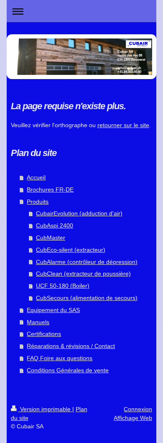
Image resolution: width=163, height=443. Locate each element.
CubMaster (50, 237)
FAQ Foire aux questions (59, 358)
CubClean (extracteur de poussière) (83, 273)
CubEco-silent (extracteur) (70, 249)
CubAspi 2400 (54, 225)
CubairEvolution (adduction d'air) (79, 213)
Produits (37, 201)
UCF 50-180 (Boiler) (62, 285)
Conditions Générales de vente (68, 370)
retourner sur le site (123, 125)
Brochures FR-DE (50, 189)
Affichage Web (133, 418)
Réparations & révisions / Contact (71, 346)
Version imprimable (45, 409)
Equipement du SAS (53, 310)
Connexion (138, 409)
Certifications (44, 333)
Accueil (36, 177)
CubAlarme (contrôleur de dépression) (87, 262)
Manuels (38, 322)
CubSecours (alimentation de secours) (87, 297)
